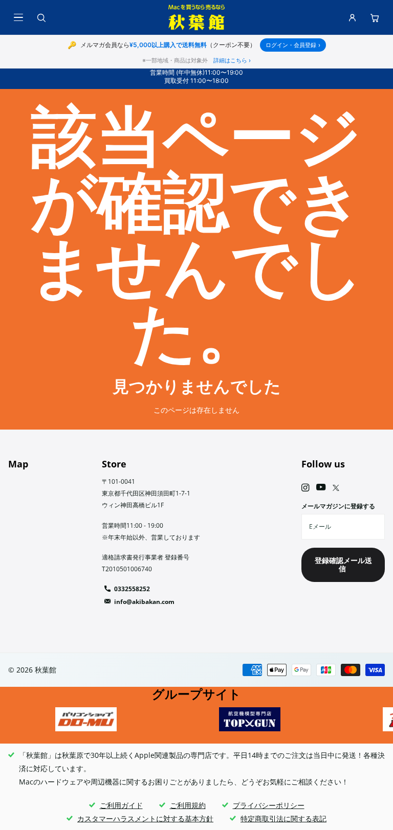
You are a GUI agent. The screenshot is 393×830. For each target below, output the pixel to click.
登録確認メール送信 (343, 564)
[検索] (41, 17)
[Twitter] (336, 488)
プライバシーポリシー (268, 805)
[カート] (374, 17)
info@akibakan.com (144, 601)
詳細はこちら (232, 60)
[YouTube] (320, 487)
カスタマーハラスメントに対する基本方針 (145, 818)
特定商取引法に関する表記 (283, 818)
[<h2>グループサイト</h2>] (86, 719)
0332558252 (132, 589)
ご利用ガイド (121, 805)
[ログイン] (352, 17)
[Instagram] (305, 487)
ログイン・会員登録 (293, 45)
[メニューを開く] (18, 17)
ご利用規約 (188, 805)
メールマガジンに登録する (338, 506)
